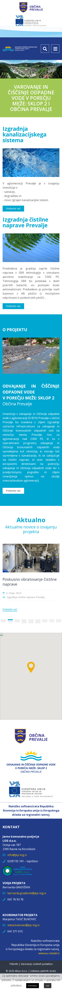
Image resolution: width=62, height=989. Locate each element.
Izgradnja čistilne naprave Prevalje (26, 597)
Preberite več (10, 609)
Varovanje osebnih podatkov (37, 964)
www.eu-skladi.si (48, 953)
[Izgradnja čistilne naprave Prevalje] (31, 247)
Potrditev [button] (32, 985)
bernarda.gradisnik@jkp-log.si (26, 893)
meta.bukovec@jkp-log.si (23, 925)
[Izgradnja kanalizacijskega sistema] (31, 162)
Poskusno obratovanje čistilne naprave (30, 582)
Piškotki (13, 964)
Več (47, 985)
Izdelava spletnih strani (43, 971)
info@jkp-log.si (17, 855)
